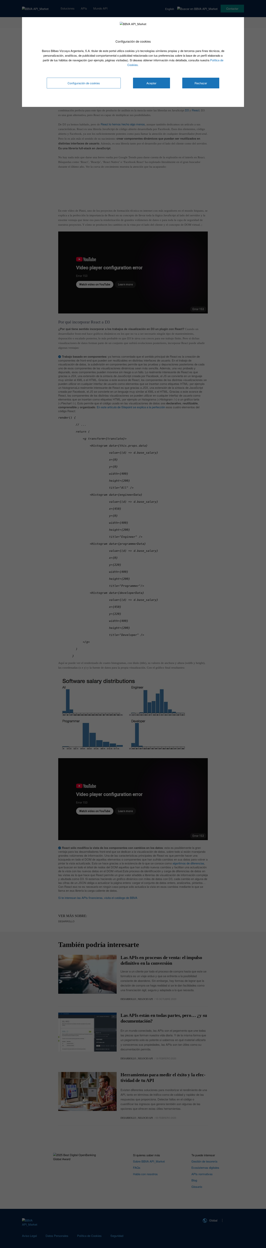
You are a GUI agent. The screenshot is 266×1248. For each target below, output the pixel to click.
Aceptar (151, 83)
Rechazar (201, 83)
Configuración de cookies (84, 83)
